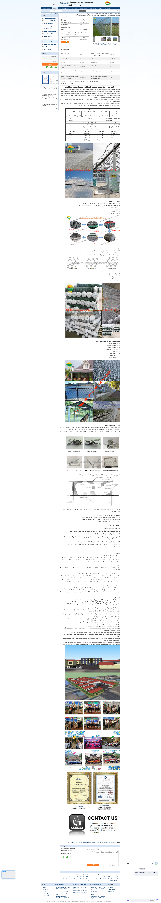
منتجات (54, 8)
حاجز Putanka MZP (47, 26)
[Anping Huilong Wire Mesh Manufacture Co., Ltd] (109, 3)
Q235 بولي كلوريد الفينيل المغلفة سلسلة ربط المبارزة (77, 876)
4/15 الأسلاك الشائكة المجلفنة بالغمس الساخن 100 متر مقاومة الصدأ (62, 893)
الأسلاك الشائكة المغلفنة (49, 23)
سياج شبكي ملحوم (48, 36)
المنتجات (47, 13)
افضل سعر (98, 44)
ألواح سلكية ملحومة (48, 28)
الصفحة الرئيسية (46, 8)
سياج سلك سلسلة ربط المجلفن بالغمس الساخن (106, 842)
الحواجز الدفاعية (47, 49)
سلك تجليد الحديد (47, 46)
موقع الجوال (45, 895)
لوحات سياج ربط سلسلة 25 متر (73, 842)
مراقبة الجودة (93, 8)
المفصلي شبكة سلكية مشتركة (50, 44)
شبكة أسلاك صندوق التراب (49, 33)
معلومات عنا (74, 8)
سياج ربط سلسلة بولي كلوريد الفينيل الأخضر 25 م (107, 874)
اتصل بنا (100, 8)
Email (61, 3)
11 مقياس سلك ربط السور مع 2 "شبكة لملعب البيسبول (106, 876)
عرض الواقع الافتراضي (64, 8)
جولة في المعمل (83, 8)
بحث (83, 11)
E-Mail (44, 891)
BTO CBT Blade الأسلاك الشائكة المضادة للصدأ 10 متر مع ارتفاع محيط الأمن (98, 897)
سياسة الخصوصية (110, 901)
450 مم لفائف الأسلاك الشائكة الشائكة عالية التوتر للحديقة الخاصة (97, 893)
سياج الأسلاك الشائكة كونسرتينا (50, 20)
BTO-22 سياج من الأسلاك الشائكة (80, 892)
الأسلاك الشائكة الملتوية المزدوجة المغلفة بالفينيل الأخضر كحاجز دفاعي (63, 888)
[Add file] (157, 900)
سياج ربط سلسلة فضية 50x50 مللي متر (80, 874)
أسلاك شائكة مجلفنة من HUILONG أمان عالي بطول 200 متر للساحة (62, 897)
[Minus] (128, 863)
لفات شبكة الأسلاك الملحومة (50, 31)
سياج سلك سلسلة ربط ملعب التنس (88, 842)
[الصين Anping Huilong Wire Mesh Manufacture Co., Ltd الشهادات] (45, 83)
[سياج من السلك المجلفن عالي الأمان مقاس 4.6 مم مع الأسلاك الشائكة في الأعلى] (106, 26)
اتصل (49, 64)
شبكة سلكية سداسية (48, 39)
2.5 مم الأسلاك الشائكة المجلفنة (80, 890)
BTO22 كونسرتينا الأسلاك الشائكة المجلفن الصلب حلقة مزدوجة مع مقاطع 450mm (98, 888)
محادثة (63, 42)
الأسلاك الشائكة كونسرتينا (50, 18)
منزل (43, 13)
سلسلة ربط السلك (54, 13)
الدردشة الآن (66, 3)
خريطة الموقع (45, 893)
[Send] (128, 900)
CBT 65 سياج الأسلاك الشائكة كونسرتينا (79, 888)
